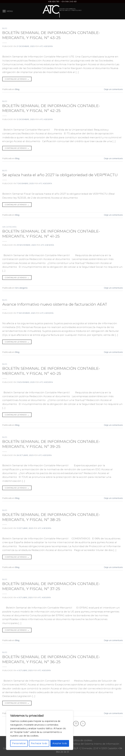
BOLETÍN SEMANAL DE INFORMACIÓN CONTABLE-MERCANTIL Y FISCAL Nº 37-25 (51, 586)
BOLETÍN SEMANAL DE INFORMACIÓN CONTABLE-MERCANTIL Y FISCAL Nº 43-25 (51, 35)
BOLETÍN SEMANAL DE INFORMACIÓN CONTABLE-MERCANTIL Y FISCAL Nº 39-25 (51, 444)
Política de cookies (82, 740)
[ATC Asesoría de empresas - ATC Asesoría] (62, 11)
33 (76, 723)
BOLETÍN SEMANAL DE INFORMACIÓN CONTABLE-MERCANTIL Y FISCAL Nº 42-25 (51, 108)
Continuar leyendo (17, 79)
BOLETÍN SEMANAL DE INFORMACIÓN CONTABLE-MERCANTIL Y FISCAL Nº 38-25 (51, 517)
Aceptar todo (59, 743)
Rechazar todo (39, 743)
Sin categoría (9, 227)
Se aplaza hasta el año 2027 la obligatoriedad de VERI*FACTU (60, 174)
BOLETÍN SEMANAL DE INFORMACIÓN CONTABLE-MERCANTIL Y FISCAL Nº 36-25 (51, 659)
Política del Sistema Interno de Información (95, 743)
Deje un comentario (113, 89)
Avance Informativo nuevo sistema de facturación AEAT (54, 304)
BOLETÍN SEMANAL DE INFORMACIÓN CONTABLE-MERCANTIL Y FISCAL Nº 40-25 (51, 371)
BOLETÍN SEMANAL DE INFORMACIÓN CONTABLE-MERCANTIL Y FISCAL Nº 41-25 (51, 233)
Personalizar (19, 743)
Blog (4, 28)
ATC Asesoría (46, 46)
